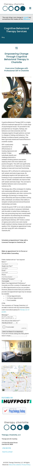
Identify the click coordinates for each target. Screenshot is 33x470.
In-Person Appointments (15, 298)
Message (5, 315)
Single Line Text (7, 266)
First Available (11, 300)
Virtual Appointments (14, 296)
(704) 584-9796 (6, 448)
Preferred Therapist (8, 279)
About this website (15, 464)
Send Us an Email (7, 452)
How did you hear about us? (11, 320)
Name (4, 262)
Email (4, 270)
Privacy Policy (26, 464)
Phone (4, 274)
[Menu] (30, 8)
